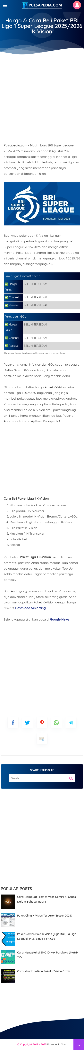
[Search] (71, 777)
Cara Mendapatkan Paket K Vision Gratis (43, 971)
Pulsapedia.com (56, 1044)
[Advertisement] (42, 97)
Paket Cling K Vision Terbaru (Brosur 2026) (44, 915)
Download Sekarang (30, 608)
